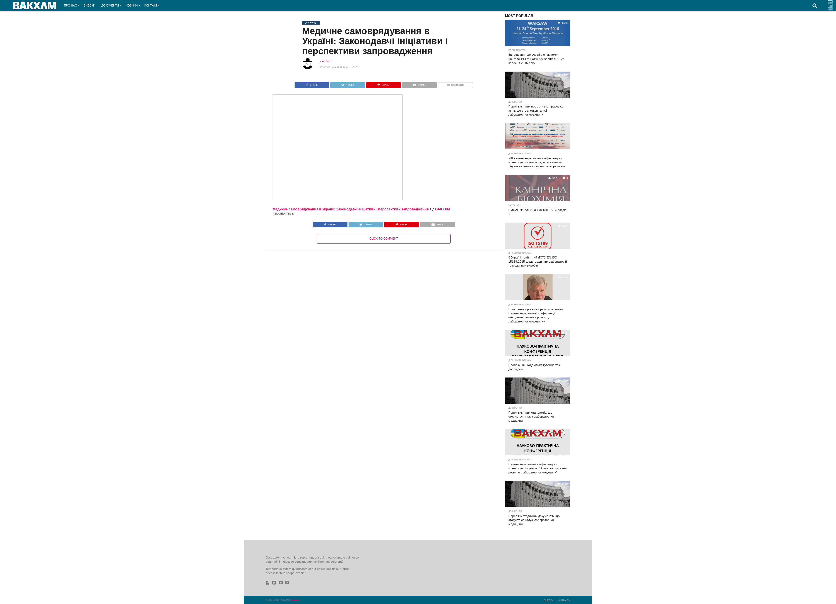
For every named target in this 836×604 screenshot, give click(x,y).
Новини (132, 5)
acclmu (326, 61)
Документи (110, 5)
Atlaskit (295, 600)
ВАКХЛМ (442, 209)
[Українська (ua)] (830, 1)
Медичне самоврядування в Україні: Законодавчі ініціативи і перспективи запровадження (351, 209)
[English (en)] (830, 5)
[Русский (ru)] (830, 8)
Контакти (151, 5)
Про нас (70, 5)
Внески (89, 5)
